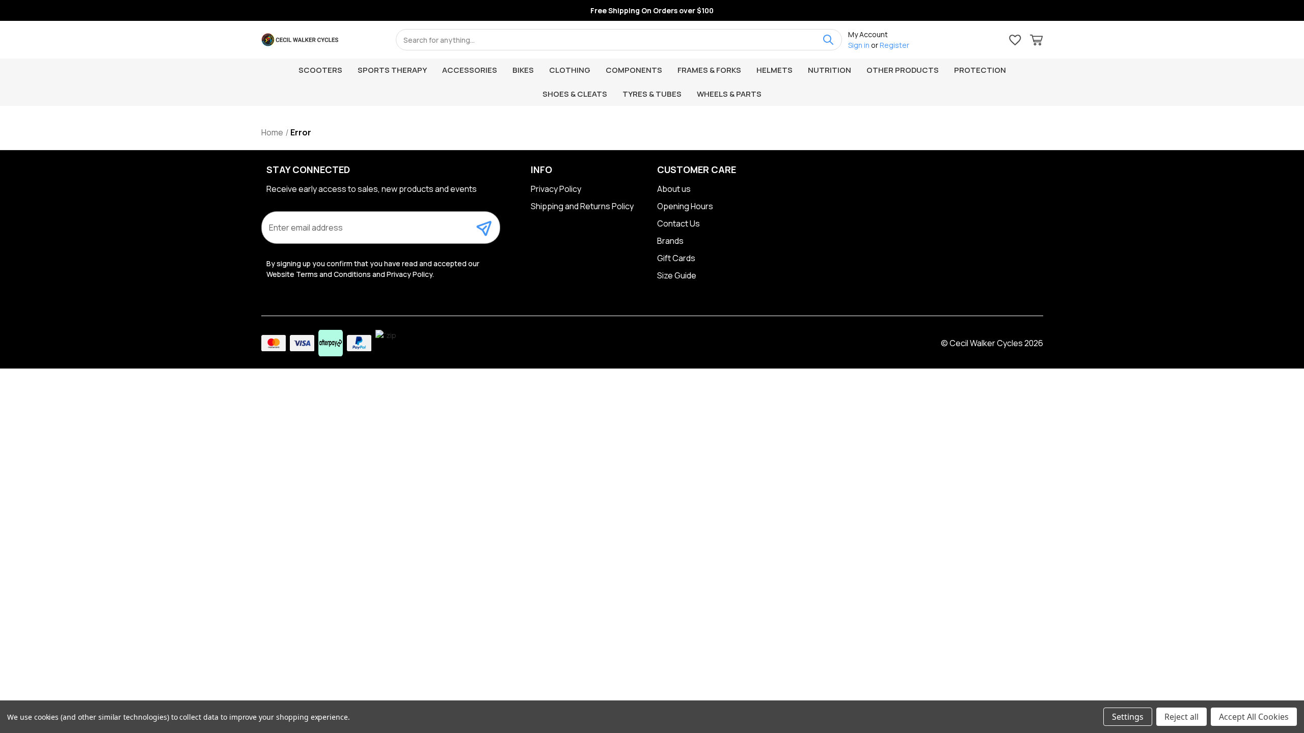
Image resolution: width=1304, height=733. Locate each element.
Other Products (902, 70)
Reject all (1181, 716)
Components (634, 70)
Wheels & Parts (729, 94)
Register (894, 45)
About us (674, 188)
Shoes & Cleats (574, 94)
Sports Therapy (392, 70)
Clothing (569, 70)
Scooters (320, 70)
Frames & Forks (709, 70)
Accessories (469, 70)
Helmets (774, 70)
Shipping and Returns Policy (582, 206)
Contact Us (678, 223)
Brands (670, 240)
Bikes (523, 70)
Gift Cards (676, 258)
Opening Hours (685, 206)
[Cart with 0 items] (1036, 41)
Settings (1128, 716)
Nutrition (829, 70)
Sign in (859, 45)
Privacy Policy (556, 188)
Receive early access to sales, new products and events (371, 188)
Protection (980, 70)
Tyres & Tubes (652, 94)
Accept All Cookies (1254, 716)
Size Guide (676, 275)
